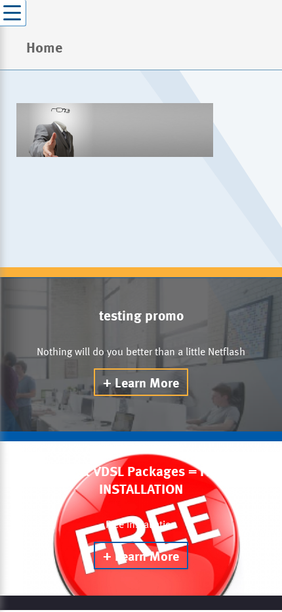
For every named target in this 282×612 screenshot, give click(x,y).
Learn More (147, 382)
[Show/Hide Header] (13, 13)
